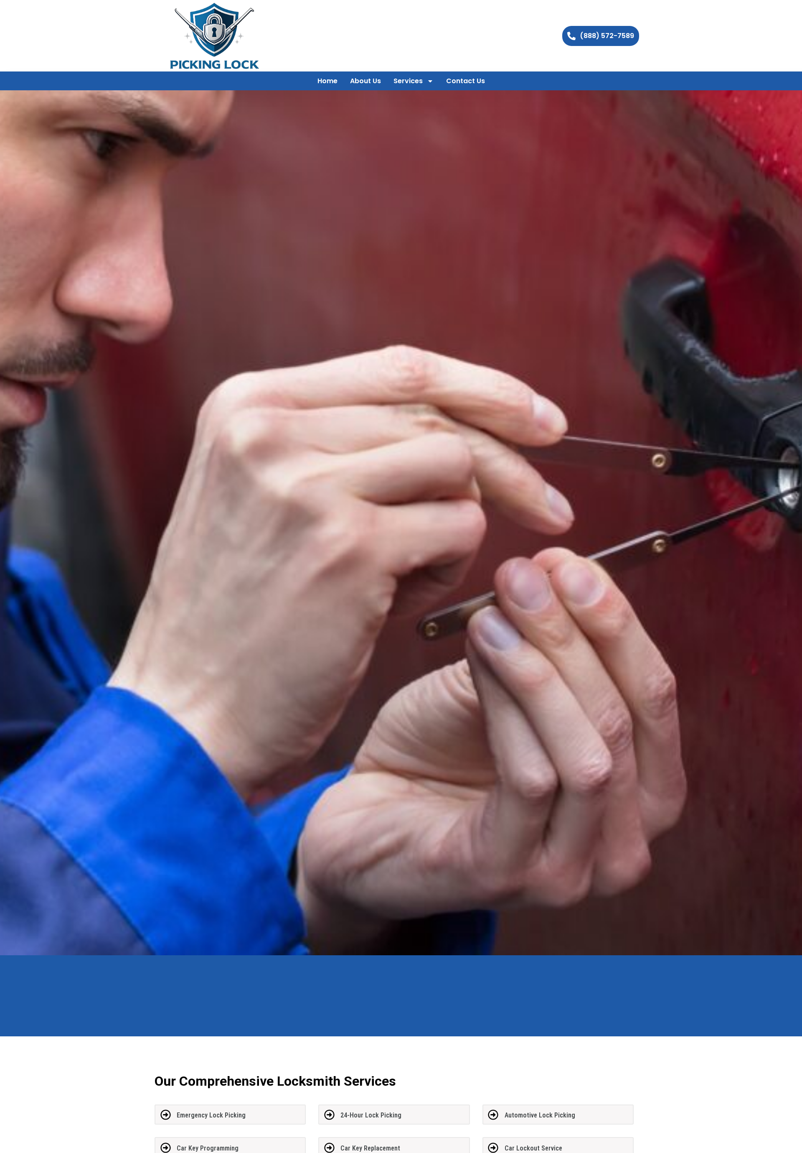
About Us (365, 81)
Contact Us (465, 81)
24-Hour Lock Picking (370, 1115)
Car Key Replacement (370, 1148)
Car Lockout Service (533, 1148)
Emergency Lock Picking (211, 1115)
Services (408, 81)
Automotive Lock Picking (540, 1115)
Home (327, 81)
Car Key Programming (208, 1148)
